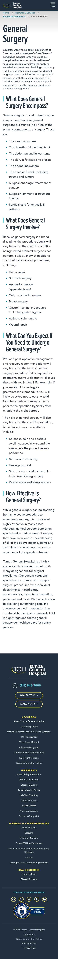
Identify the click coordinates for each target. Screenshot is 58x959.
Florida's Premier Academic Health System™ (29, 732)
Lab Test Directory (29, 795)
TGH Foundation (29, 737)
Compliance (29, 935)
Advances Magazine (29, 748)
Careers (29, 858)
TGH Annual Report (29, 742)
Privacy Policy (29, 944)
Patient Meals (29, 806)
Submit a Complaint (29, 816)
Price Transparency (29, 811)
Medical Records (29, 801)
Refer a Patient (29, 828)
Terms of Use (29, 948)
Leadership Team (29, 727)
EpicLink (29, 833)
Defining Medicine (29, 838)
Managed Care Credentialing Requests (29, 863)
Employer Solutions (29, 758)
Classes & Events (29, 785)
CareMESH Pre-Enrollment (29, 843)
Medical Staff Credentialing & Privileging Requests (29, 851)
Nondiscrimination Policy (29, 763)
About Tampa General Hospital (29, 721)
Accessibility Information (29, 775)
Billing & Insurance (29, 780)
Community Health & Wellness (29, 753)
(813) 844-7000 (30, 685)
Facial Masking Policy (29, 790)
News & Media (29, 874)
